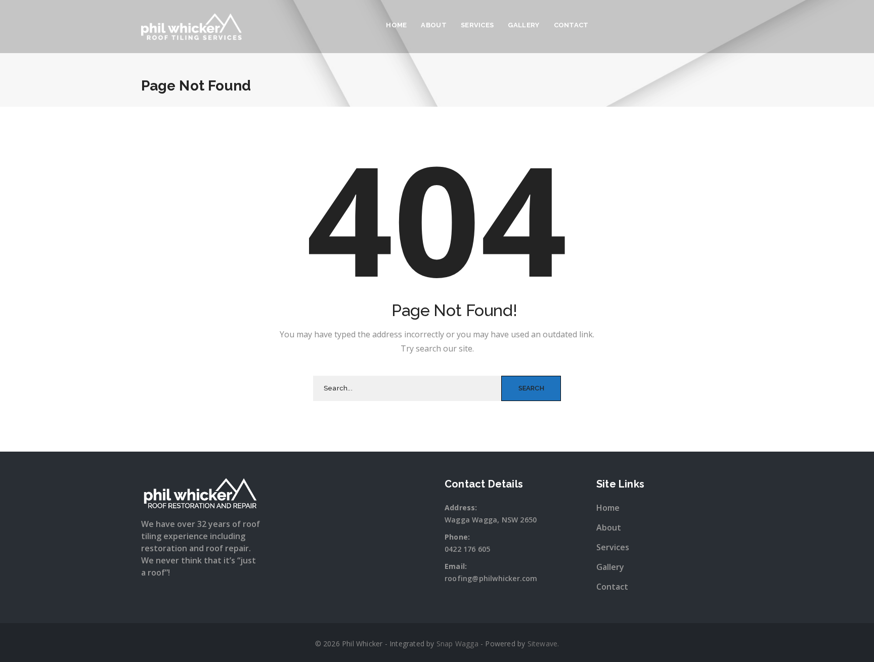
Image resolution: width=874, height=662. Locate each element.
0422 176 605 (467, 549)
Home (396, 25)
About (434, 25)
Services (477, 25)
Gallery (523, 25)
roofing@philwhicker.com (491, 578)
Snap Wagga (457, 643)
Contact (571, 25)
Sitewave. (543, 643)
